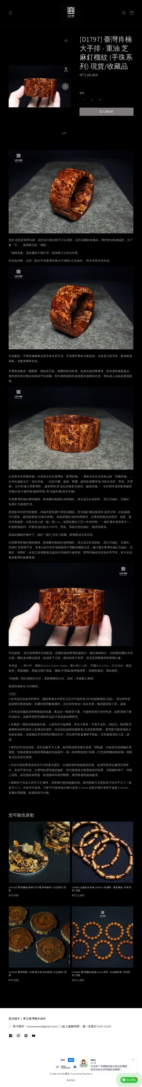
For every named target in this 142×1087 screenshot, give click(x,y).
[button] (10, 13)
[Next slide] (65, 86)
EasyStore (87, 1073)
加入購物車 (106, 111)
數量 (82, 93)
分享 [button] (87, 122)
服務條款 (71, 1080)
